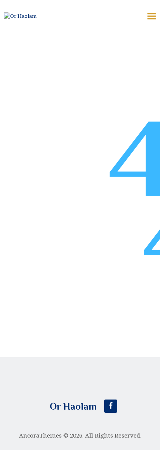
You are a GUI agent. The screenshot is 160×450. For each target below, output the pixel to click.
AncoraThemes (40, 435)
